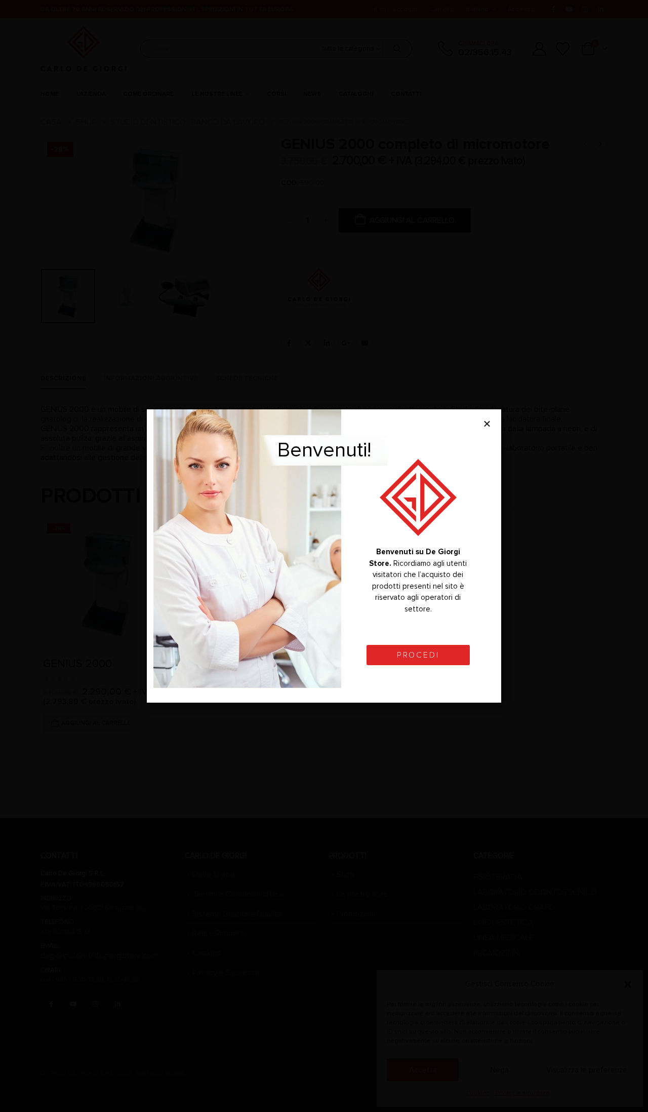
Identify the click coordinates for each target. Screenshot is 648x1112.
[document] (324, 556)
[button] (487, 423)
